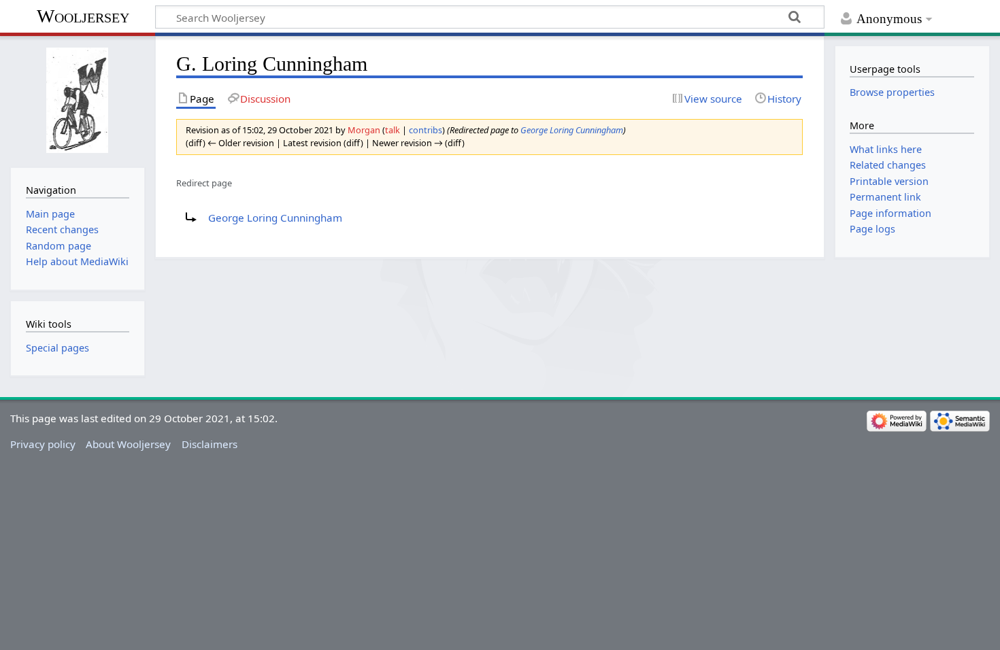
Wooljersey (83, 16)
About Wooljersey (128, 444)
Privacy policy (43, 444)
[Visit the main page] (77, 100)
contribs (425, 130)
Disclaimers (209, 444)
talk (392, 130)
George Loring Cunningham (571, 130)
